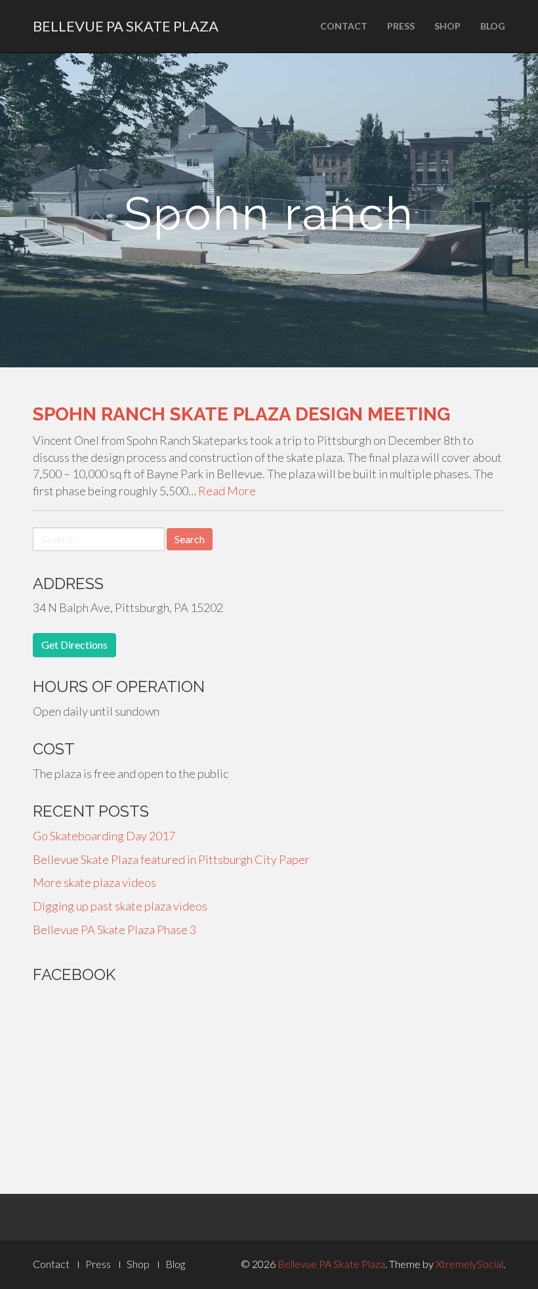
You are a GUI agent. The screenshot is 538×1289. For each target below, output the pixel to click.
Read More (227, 490)
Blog (492, 25)
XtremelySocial (469, 1264)
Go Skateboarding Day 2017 (104, 836)
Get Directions (74, 644)
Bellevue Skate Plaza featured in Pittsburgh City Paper (171, 859)
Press (401, 25)
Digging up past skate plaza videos (120, 906)
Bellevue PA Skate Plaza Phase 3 (114, 929)
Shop (447, 25)
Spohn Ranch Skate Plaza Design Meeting (241, 414)
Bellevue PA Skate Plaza (125, 26)
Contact (343, 25)
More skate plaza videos (94, 882)
